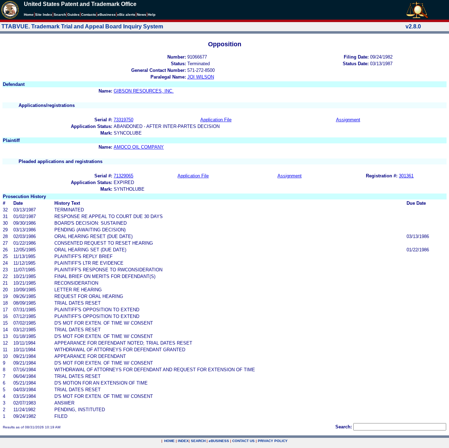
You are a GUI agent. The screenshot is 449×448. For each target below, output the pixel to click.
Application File (216, 119)
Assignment (348, 119)
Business (107, 14)
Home (29, 14)
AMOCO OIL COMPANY (139, 147)
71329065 (123, 175)
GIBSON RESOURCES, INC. (144, 91)
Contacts (88, 14)
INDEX (183, 441)
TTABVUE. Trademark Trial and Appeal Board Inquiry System (82, 26)
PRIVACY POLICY (273, 441)
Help (151, 14)
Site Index (43, 14)
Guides (73, 14)
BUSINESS (219, 441)
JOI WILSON (200, 77)
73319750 (123, 119)
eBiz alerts (126, 14)
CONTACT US (243, 441)
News (141, 14)
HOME (169, 441)
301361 (406, 175)
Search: (343, 426)
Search (60, 14)
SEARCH (198, 441)
